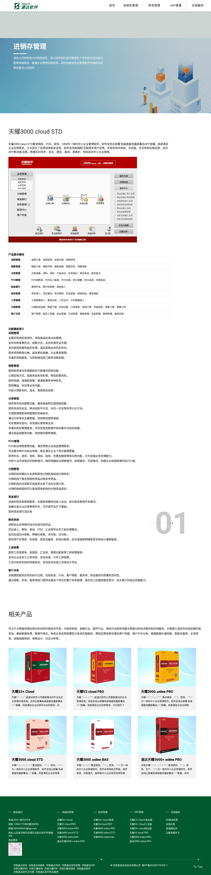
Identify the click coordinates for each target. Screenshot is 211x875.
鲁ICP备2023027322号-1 (155, 865)
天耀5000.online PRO (140, 837)
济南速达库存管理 (71, 865)
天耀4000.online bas (103, 837)
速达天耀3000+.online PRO (161, 760)
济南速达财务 (20, 865)
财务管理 (154, 5)
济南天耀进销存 (67, 868)
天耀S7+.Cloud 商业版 (141, 820)
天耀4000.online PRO (104, 828)
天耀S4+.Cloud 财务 (103, 820)
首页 (112, 5)
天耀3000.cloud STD (27, 760)
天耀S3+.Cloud (23, 692)
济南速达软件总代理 (23, 872)
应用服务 (198, 5)
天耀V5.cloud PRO (139, 832)
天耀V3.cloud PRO (90, 692)
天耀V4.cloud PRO (102, 824)
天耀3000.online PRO (157, 692)
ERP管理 (176, 5)
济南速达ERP (88, 865)
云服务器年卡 (173, 832)
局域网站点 (171, 828)
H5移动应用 (172, 820)
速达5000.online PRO (140, 841)
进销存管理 (130, 5)
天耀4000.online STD (104, 832)
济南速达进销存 (37, 865)
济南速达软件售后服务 (47, 872)
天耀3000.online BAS (92, 760)
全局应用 (170, 824)
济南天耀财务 (36, 868)
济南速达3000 (53, 865)
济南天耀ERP (51, 868)
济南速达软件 (83, 868)
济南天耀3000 (20, 868)
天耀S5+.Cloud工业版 (141, 824)
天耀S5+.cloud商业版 (141, 828)
